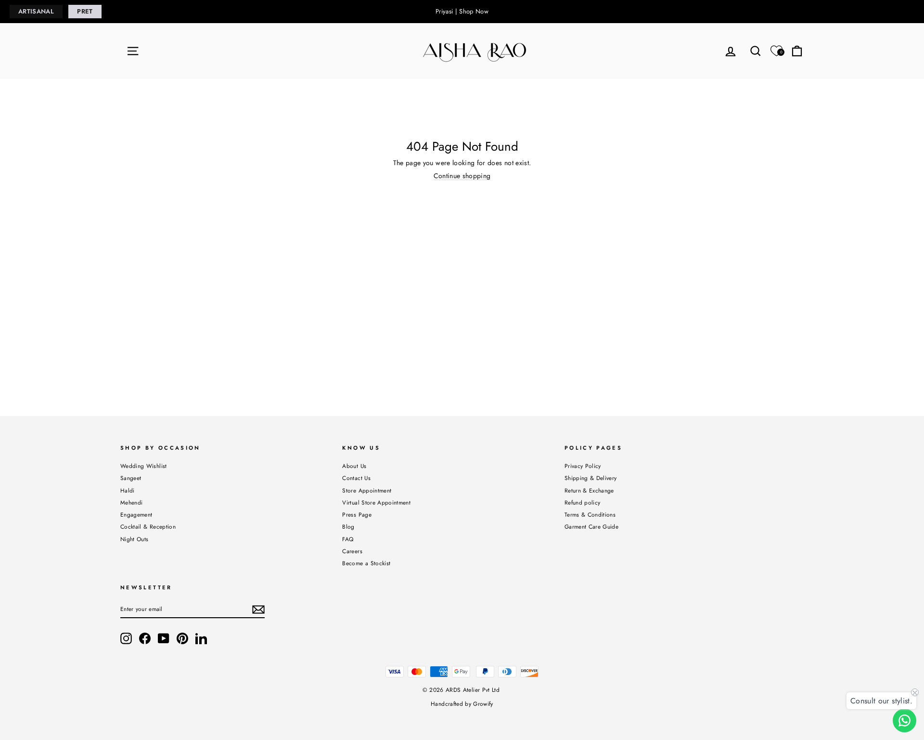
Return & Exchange (589, 490)
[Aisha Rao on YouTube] (163, 638)
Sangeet (130, 478)
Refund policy (583, 502)
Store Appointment (366, 490)
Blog (348, 526)
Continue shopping (462, 176)
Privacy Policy (583, 466)
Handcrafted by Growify (462, 704)
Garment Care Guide (591, 526)
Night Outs (134, 539)
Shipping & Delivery (591, 478)
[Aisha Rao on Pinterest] (182, 638)
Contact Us (356, 478)
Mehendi (131, 502)
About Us (354, 466)
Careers (352, 551)
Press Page (357, 514)
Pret (84, 11)
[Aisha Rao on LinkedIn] (201, 638)
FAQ (347, 539)
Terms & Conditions (590, 514)
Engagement (136, 514)
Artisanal (36, 11)
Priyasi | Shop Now (462, 11)
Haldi (127, 490)
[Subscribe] (258, 609)
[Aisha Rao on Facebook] (145, 638)
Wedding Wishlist (143, 466)
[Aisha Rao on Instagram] (126, 638)
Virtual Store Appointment (376, 502)
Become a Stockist (366, 563)
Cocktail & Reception (148, 526)
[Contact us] (904, 720)
